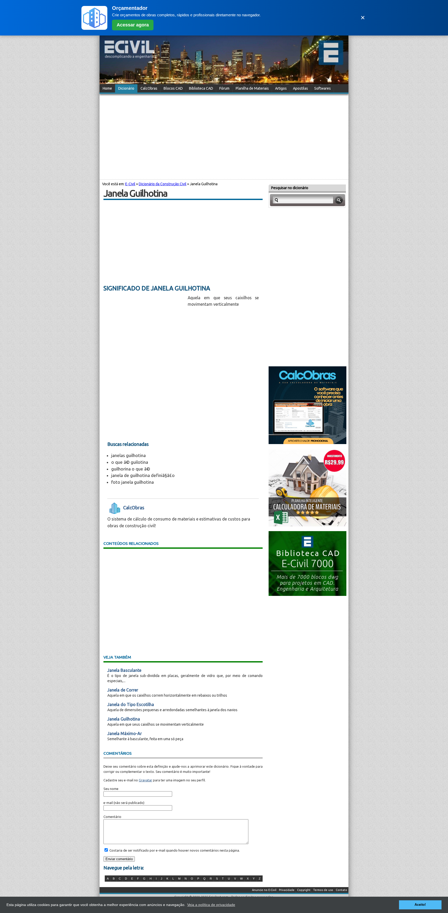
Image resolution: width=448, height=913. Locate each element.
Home (107, 88)
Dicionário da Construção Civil (162, 184)
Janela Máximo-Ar (124, 733)
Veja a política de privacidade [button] (211, 905)
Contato (341, 889)
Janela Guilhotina (123, 719)
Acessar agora (133, 24)
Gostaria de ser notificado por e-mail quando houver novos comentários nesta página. (174, 850)
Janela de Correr (122, 690)
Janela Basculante (124, 670)
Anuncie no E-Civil (264, 889)
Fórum (224, 88)
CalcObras (149, 88)
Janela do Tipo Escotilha (130, 704)
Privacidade (287, 889)
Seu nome (110, 788)
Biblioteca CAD (201, 88)
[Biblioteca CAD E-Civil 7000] (307, 594)
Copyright (304, 889)
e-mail (108, 802)
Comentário (112, 816)
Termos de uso (323, 889)
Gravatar (145, 780)
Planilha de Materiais (252, 88)
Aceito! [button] (420, 905)
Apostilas (300, 88)
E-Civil (130, 184)
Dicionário (126, 88)
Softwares (322, 88)
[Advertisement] (224, 135)
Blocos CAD (173, 88)
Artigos (281, 88)
